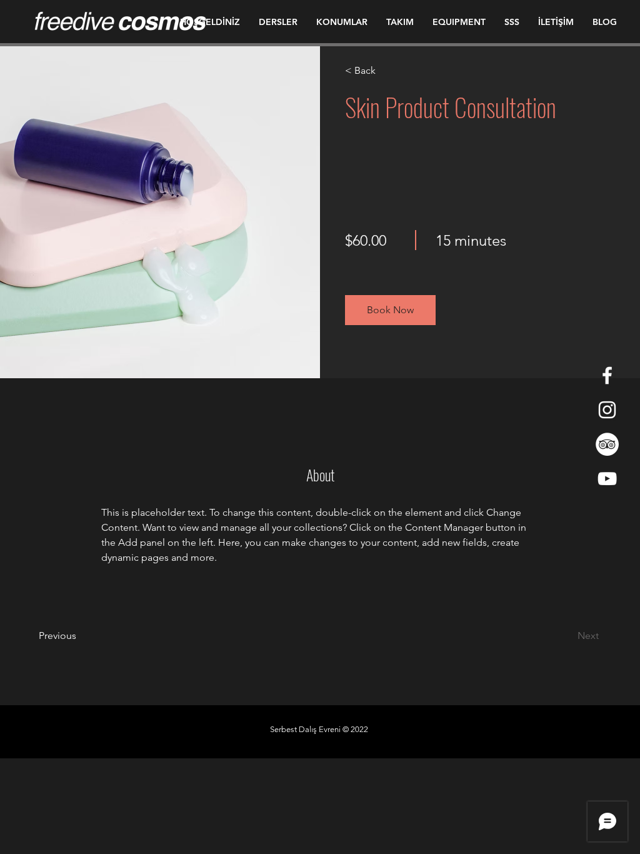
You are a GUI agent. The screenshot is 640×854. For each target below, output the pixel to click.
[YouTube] (607, 478)
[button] (390, 310)
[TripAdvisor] (607, 444)
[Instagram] (607, 409)
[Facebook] (607, 375)
